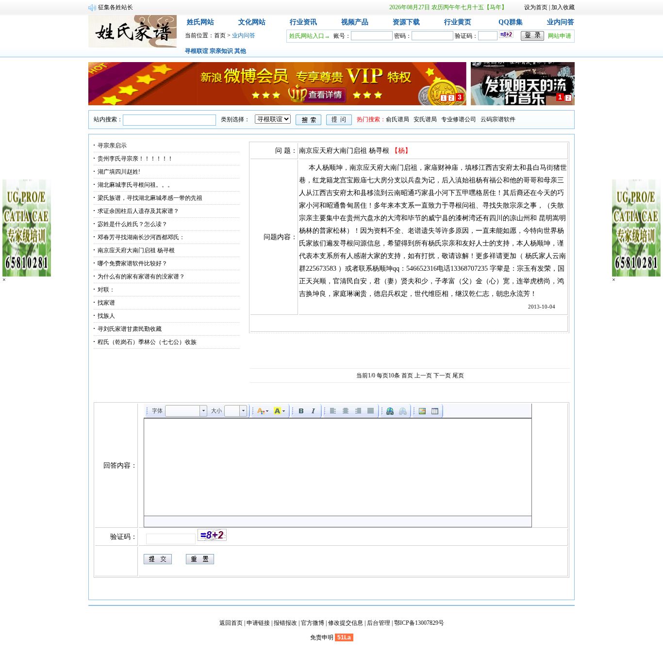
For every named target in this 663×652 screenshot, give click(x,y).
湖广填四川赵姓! (119, 171)
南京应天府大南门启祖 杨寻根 (136, 250)
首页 (220, 35)
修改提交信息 (345, 622)
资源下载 (406, 22)
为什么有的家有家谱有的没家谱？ (141, 276)
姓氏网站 (200, 22)
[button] (186, 411)
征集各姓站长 (115, 7)
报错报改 (285, 622)
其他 (240, 51)
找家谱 (106, 302)
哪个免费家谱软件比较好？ (132, 263)
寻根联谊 (196, 51)
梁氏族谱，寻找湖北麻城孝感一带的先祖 (150, 198)
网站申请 (559, 36)
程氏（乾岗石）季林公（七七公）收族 (147, 342)
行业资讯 (303, 22)
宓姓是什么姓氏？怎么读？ (132, 224)
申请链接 (258, 622)
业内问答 (560, 22)
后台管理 (378, 622)
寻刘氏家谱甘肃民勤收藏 (130, 329)
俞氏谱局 (397, 119)
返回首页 (231, 622)
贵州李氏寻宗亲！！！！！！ (135, 158)
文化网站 (251, 22)
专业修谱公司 (458, 119)
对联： (106, 289)
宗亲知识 (221, 51)
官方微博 (312, 622)
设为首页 (535, 7)
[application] (338, 465)
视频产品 (354, 22)
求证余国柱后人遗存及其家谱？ (138, 211)
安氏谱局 (425, 119)
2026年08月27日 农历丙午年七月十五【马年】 (448, 7)
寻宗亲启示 (112, 145)
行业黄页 (457, 22)
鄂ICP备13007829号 (419, 622)
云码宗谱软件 (498, 119)
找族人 (106, 315)
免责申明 (321, 637)
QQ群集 (510, 22)
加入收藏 (563, 7)
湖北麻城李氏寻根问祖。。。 (135, 184)
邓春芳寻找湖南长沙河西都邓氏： (141, 237)
